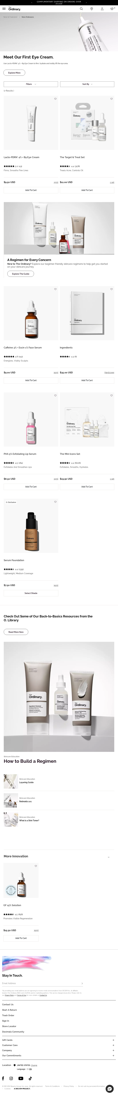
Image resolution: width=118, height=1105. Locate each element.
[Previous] (31, 2)
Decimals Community (13, 1031)
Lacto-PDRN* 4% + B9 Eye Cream (21, 157)
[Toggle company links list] (113, 1050)
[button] (110, 1089)
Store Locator (9, 1026)
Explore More (14, 73)
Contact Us (43, 995)
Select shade (31, 593)
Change (34, 1065)
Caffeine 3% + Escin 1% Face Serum (23, 347)
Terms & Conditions (52, 1086)
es (28, 1069)
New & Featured (10, 17)
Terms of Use (21, 995)
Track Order (8, 1015)
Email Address (9, 983)
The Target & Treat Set (72, 157)
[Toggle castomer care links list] (113, 1045)
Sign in (5, 1021)
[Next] (86, 2)
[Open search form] (81, 8)
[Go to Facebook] (3, 1078)
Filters (29, 84)
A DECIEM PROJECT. (22, 1089)
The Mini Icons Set (70, 454)
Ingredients (66, 347)
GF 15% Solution (12, 905)
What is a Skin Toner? (29, 820)
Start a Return (9, 1010)
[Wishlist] (55, 97)
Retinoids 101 (25, 801)
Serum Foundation (14, 560)
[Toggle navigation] (4, 8)
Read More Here (15, 632)
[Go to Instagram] (11, 1078)
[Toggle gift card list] (113, 1040)
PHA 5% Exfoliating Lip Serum (20, 454)
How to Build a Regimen (30, 761)
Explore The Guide (20, 274)
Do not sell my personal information (91, 1086)
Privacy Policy (9, 995)
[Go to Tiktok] (30, 1078)
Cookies (7, 1089)
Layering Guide (26, 782)
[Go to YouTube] (20, 1078)
